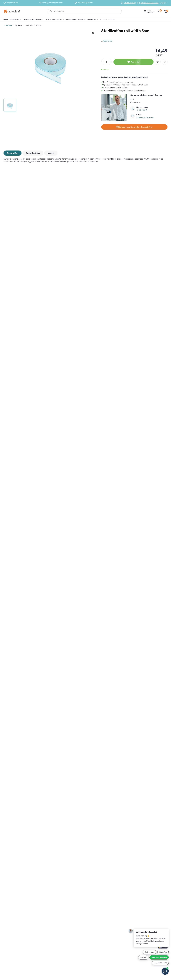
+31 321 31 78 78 (141, 110)
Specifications (33, 153)
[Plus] (110, 62)
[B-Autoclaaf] (11, 11)
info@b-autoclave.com (145, 117)
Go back (9, 25)
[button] (158, 62)
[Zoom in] (93, 33)
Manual (51, 153)
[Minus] (103, 62)
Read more (107, 41)
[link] (34, 19)
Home (20, 25)
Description (12, 153)
